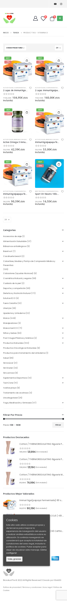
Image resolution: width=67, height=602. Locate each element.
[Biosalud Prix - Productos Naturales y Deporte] (9, 18)
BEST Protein (40, 191)
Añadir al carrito (27, 60)
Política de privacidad (12, 587)
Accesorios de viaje (12, 236)
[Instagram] (61, 4)
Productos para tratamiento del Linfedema (24, 352)
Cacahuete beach (12, 256)
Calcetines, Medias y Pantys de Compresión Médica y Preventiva (29, 263)
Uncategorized (10, 397)
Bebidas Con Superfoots (23, 139)
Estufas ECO (9, 298)
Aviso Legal (47, 587)
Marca (6, 318)
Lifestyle (7, 308)
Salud (6, 357)
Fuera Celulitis (10, 303)
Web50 (57, 580)
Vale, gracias (14, 559)
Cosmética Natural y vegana (17, 278)
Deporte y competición (14, 288)
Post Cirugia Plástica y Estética (18, 338)
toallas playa (9, 387)
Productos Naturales (13, 343)
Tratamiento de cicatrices (15, 392)
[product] (9, 447)
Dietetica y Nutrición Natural (17, 293)
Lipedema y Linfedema (14, 313)
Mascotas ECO (10, 328)
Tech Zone (8, 382)
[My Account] (35, 18)
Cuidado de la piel (12, 283)
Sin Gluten (8, 367)
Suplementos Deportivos (15, 377)
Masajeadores (10, 323)
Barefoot (7, 251)
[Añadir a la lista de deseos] (30, 88)
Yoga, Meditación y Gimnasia (17, 402)
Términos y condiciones (31, 587)
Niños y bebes (10, 333)
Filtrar (58, 425)
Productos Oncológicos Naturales (19, 347)
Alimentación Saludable (14, 241)
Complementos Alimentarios (25, 88)
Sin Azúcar (8, 362)
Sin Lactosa (8, 372)
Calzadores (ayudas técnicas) (18, 273)
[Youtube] (55, 4)
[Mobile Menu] (60, 18)
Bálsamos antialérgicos (14, 246)
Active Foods (8, 88)
